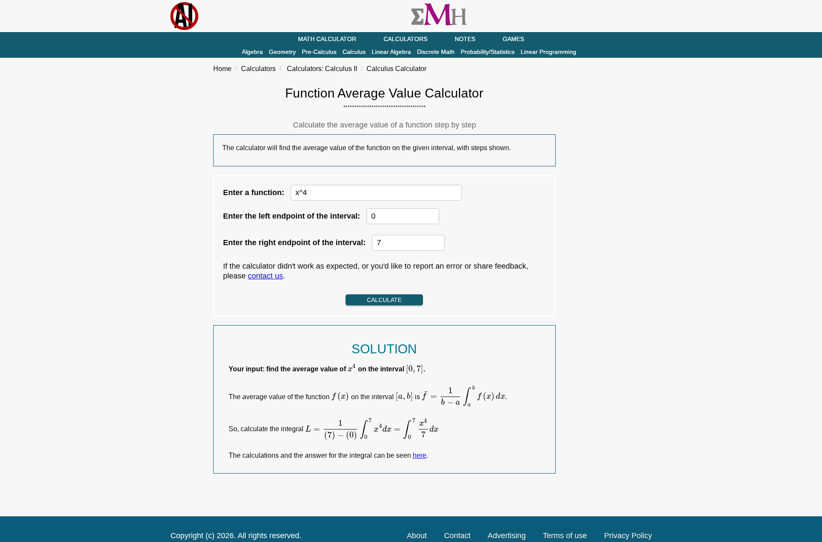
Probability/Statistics (488, 51)
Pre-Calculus (319, 51)
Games (513, 39)
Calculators (405, 39)
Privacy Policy (628, 535)
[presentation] (352, 369)
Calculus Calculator (396, 68)
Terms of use (565, 535)
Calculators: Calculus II (322, 68)
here (419, 455)
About (417, 535)
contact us (265, 276)
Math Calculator (327, 39)
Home (222, 68)
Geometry (282, 51)
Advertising (507, 535)
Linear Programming (548, 51)
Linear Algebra (391, 51)
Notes (465, 39)
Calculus (354, 51)
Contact (457, 535)
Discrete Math (436, 51)
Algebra (252, 51)
